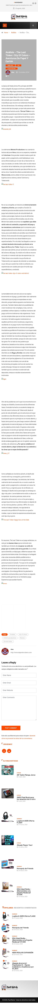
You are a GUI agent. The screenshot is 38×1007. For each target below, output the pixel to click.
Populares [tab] (8, 908)
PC (18, 65)
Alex (12, 72)
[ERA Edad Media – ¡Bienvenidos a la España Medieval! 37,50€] (8, 892)
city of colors (23, 634)
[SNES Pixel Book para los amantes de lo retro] (8, 798)
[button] (33, 3)
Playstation (12, 68)
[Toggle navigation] (5, 25)
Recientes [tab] (19, 908)
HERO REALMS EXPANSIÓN (22, 952)
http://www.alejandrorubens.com (21, 652)
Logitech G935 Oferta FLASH (19, 5)
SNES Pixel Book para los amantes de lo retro (26, 798)
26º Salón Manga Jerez (26, 775)
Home (6, 32)
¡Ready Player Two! (25, 845)
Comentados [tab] (30, 908)
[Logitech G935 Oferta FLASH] (8, 822)
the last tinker (8, 641)
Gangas (19, 818)
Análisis (13, 32)
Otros (19, 773)
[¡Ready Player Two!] (8, 845)
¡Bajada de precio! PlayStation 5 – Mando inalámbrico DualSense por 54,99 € (23, 966)
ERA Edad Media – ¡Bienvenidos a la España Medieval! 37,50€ (24, 892)
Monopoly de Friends (25, 868)
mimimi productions (10, 638)
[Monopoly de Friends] (8, 869)
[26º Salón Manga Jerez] (8, 775)
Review (22, 638)
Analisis (12, 634)
